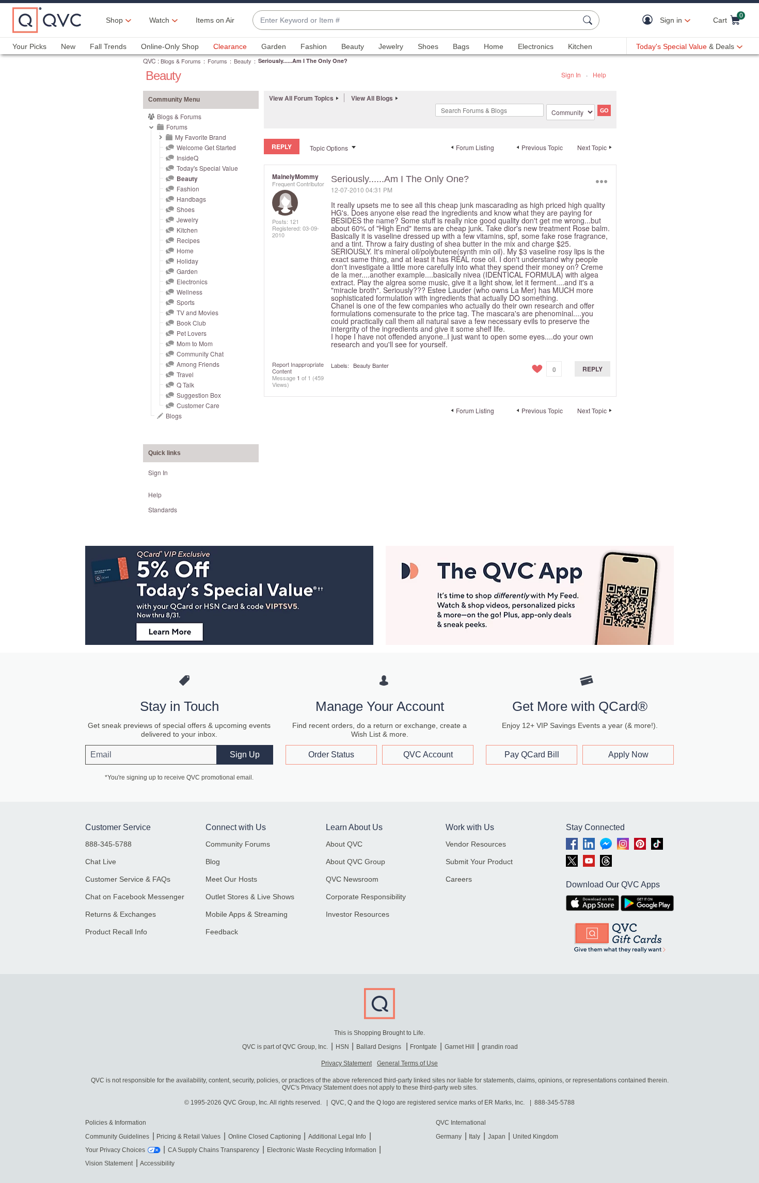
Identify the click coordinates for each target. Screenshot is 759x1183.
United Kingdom (535, 1136)
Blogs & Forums (181, 61)
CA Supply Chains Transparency (213, 1150)
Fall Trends (108, 46)
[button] (650, 20)
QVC (149, 60)
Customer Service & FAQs (127, 879)
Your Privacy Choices (115, 1150)
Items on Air (215, 20)
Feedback (221, 932)
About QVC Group (355, 861)
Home (493, 46)
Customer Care (198, 405)
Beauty (352, 46)
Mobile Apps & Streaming (246, 914)
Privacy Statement (346, 1063)
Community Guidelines (117, 1136)
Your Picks (29, 46)
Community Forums (237, 844)
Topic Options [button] (329, 147)
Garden (273, 46)
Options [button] (601, 181)
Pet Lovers (192, 333)
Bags (461, 46)
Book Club (191, 322)
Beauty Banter (371, 365)
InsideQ (187, 157)
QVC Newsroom (352, 879)
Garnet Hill (460, 1046)
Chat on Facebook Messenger (134, 897)
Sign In (571, 74)
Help (599, 74)
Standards (162, 509)
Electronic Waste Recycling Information (321, 1150)
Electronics (536, 46)
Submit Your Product (479, 861)
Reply (592, 369)
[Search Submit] (589, 20)
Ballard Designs (379, 1046)
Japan (496, 1136)
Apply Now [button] (628, 754)
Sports (186, 302)
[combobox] (415, 20)
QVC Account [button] (428, 754)
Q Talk (185, 384)
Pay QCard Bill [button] (531, 754)
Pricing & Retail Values (188, 1136)
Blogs (174, 415)
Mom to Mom (195, 343)
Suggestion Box (199, 395)
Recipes (188, 240)
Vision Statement (109, 1163)
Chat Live (100, 861)
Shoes (428, 46)
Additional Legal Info (337, 1136)
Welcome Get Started (206, 147)
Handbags (191, 199)
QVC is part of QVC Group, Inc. (285, 1046)
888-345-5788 (108, 844)
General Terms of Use (407, 1063)
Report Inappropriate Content (298, 367)
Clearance (230, 46)
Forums (217, 61)
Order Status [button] (331, 754)
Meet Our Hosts (231, 879)
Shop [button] (114, 20)
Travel (185, 374)
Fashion (314, 46)
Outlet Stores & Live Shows (249, 897)
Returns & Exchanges (120, 914)
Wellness (189, 291)
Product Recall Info (116, 932)
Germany (449, 1136)
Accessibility (157, 1163)
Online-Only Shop (170, 46)
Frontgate (423, 1046)
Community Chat (200, 353)
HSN (342, 1046)
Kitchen (580, 46)
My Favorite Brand (200, 137)
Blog (212, 861)
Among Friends (198, 364)
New (68, 46)
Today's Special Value (207, 168)
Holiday (187, 260)
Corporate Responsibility (366, 897)
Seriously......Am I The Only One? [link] (302, 60)
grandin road (500, 1046)
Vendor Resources (476, 844)
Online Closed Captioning (264, 1136)
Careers (459, 879)
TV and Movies (197, 312)
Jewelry (390, 46)
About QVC (344, 844)
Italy (474, 1136)
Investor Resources (357, 914)
